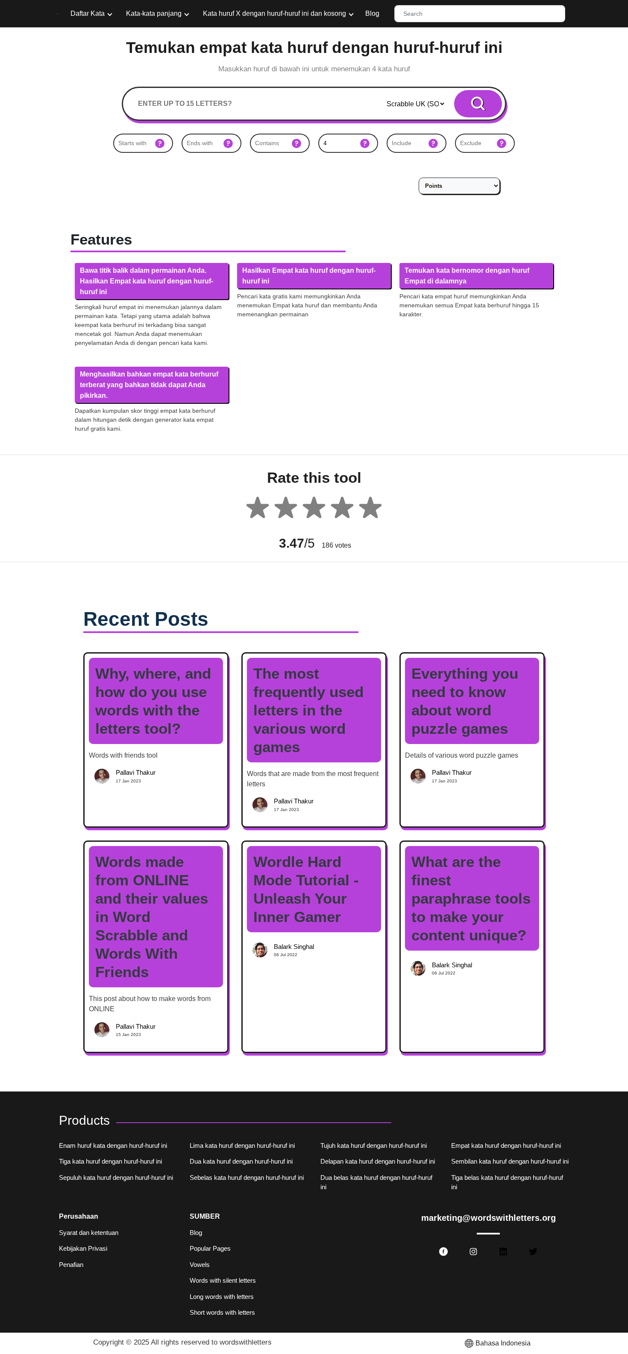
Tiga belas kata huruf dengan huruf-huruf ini (507, 1182)
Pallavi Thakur (136, 772)
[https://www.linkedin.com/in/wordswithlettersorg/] (503, 1251)
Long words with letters (222, 1296)
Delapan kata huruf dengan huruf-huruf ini (377, 1161)
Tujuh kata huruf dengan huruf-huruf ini (373, 1145)
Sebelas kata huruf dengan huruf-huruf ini (247, 1177)
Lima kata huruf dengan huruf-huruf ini (242, 1145)
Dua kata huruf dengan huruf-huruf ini (241, 1161)
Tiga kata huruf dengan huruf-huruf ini (110, 1161)
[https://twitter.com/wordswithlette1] (533, 1251)
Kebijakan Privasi (83, 1248)
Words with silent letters (223, 1280)
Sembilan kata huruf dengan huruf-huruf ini (510, 1161)
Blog (372, 13)
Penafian (71, 1264)
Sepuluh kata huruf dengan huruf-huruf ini (116, 1177)
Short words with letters (222, 1312)
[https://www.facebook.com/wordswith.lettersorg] (443, 1251)
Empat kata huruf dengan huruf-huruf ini (506, 1145)
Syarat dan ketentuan (88, 1232)
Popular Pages (210, 1248)
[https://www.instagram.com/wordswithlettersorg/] (473, 1251)
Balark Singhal (294, 946)
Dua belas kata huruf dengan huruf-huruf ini (376, 1182)
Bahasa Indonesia (503, 1343)
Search (478, 103)
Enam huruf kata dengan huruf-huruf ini (113, 1145)
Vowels (200, 1264)
